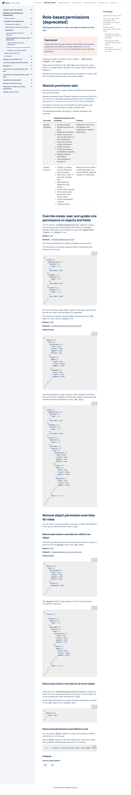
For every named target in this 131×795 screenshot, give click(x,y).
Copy (94, 253)
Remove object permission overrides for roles (112, 29)
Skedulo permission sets (112, 16)
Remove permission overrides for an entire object (113, 42)
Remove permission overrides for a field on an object (113, 36)
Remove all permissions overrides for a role (113, 49)
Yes (45, 765)
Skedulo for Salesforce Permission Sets (61, 101)
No (52, 765)
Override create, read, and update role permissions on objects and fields (111, 21)
